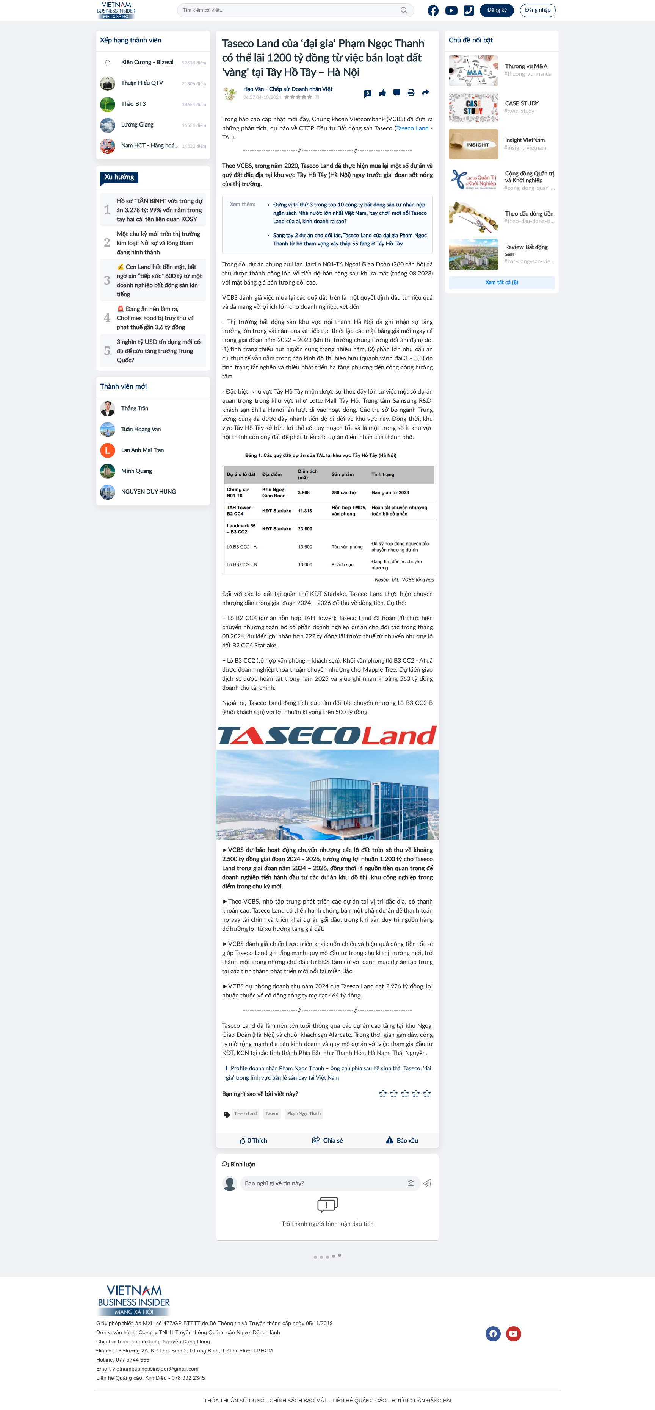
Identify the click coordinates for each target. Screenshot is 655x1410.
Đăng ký (497, 10)
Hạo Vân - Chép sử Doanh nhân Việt (287, 89)
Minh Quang (136, 471)
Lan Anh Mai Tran (142, 450)
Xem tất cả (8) (502, 282)
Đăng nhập (538, 10)
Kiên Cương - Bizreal (147, 62)
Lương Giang (137, 125)
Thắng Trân (134, 408)
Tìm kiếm (404, 10)
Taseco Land (412, 128)
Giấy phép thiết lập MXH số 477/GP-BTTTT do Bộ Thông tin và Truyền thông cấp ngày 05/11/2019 (215, 1323)
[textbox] (325, 1183)
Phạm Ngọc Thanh (304, 1113)
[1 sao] (383, 1094)
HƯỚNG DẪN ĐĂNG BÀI (421, 1400)
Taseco (272, 1113)
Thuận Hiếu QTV (142, 83)
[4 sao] (416, 1094)
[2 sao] (394, 1094)
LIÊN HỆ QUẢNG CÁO (359, 1400)
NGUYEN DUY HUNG (148, 492)
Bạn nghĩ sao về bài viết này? (260, 1094)
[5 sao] (427, 1094)
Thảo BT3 (133, 104)
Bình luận (242, 1164)
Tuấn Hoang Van (141, 429)
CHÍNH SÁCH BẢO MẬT (299, 1400)
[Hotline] (469, 10)
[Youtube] (451, 10)
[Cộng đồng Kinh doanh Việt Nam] (116, 10)
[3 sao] (405, 1094)
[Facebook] (433, 10)
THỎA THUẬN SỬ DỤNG (234, 1400)
